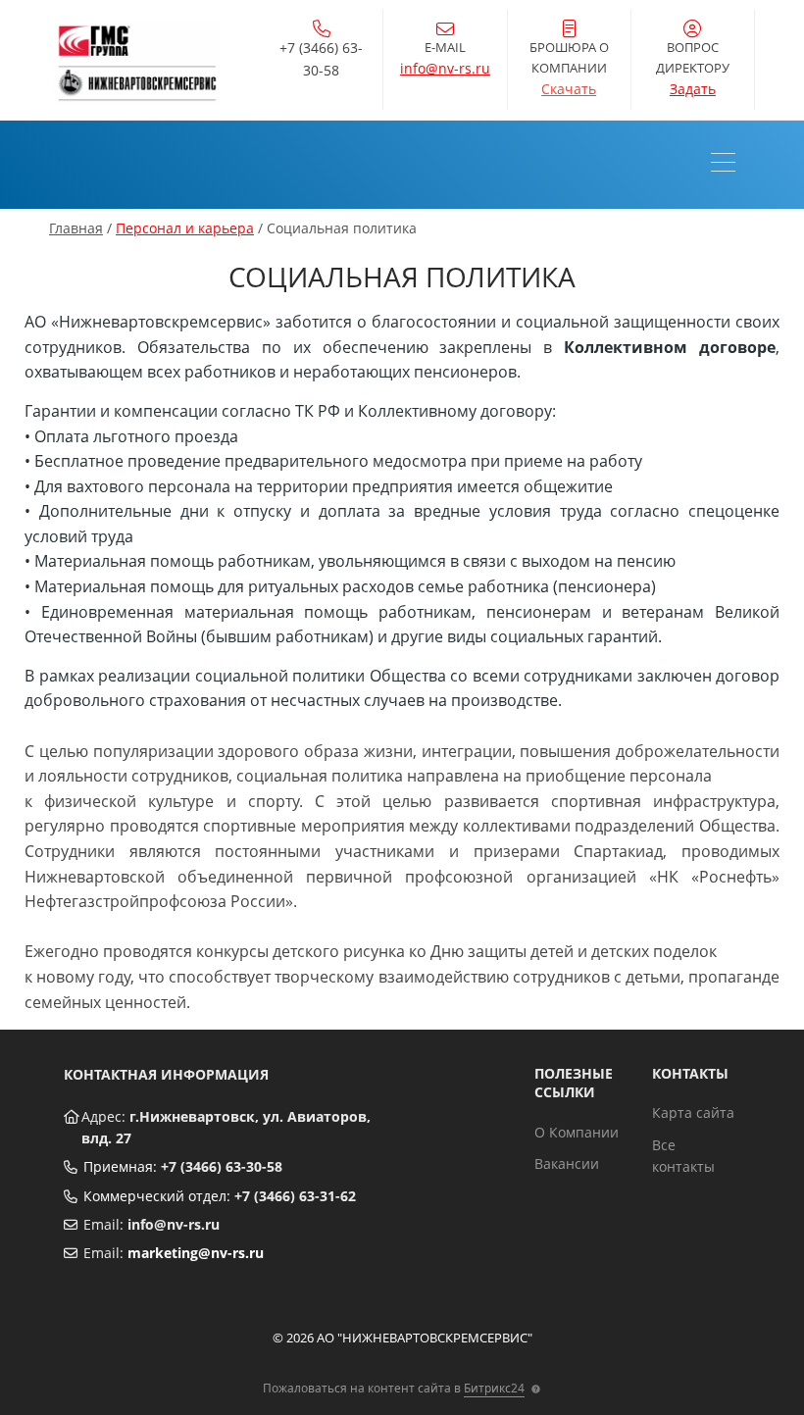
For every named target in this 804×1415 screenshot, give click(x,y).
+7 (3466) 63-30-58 (221, 1166)
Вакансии (566, 1163)
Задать (693, 88)
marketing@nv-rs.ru (195, 1252)
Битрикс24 (494, 1388)
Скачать (568, 88)
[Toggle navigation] (728, 164)
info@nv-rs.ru (445, 68)
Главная (76, 228)
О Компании (576, 1132)
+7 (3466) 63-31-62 (295, 1196)
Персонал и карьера (185, 228)
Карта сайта (693, 1112)
